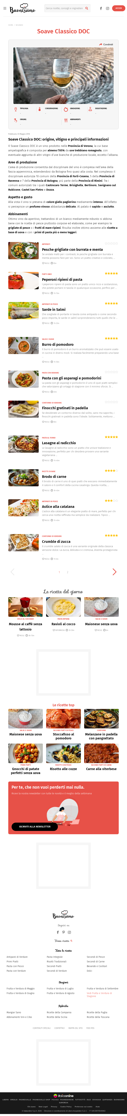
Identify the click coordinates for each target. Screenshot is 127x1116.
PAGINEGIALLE (25, 1100)
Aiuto (98, 1107)
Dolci (89, 970)
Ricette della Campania (59, 1012)
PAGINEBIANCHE (67, 1100)
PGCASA (55, 1100)
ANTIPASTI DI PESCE (50, 304)
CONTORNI (101, 730)
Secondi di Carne (96, 961)
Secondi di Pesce (96, 957)
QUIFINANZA (107, 1100)
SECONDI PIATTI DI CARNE (101, 765)
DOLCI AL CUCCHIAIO (25, 619)
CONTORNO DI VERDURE (52, 403)
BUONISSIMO (119, 1100)
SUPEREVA (63, 1103)
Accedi (119, 8)
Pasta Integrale (55, 957)
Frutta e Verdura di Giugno (20, 993)
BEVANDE (19, 25)
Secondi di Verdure (57, 970)
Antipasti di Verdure (17, 957)
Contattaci (59, 1028)
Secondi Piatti (54, 966)
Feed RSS (90, 1028)
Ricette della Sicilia (57, 1017)
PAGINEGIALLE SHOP (41, 1100)
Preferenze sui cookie (83, 1107)
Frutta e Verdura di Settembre (102, 988)
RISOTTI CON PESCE (63, 765)
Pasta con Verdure (16, 970)
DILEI (89, 1100)
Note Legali (43, 1107)
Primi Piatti (12, 961)
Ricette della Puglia (97, 1012)
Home (10, 25)
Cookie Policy (66, 1107)
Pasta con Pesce (15, 966)
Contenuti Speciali (42, 1028)
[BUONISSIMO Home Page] (23, 8)
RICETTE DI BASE (48, 471)
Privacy (54, 1107)
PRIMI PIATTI (26, 765)
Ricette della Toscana (98, 1017)
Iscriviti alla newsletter (34, 826)
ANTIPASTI (46, 244)
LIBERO (5, 1100)
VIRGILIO (14, 1100)
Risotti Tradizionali (56, 961)
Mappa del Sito (75, 1028)
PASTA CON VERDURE (50, 373)
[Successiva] (114, 572)
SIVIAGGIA (96, 1100)
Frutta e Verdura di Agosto (60, 993)
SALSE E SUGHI (48, 339)
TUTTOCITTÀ (80, 1100)
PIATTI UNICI (47, 274)
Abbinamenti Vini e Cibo (19, 1017)
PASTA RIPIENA (63, 619)
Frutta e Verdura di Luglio (60, 988)
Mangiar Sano (14, 1012)
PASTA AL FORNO (49, 438)
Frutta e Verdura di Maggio (21, 988)
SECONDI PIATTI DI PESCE (63, 730)
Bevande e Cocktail (97, 966)
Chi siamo (31, 1107)
